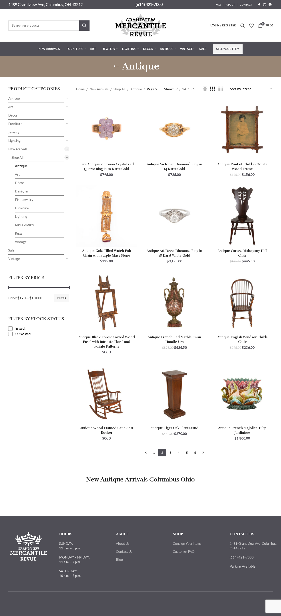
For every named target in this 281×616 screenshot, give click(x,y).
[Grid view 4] (220, 89)
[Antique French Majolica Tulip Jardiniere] (242, 393)
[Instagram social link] (264, 5)
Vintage (21, 242)
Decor (13, 115)
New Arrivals (17, 149)
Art (10, 107)
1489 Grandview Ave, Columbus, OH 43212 (45, 4)
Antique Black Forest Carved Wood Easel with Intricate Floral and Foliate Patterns (106, 342)
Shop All (18, 157)
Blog (119, 559)
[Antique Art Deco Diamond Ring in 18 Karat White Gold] (174, 216)
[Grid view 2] (205, 89)
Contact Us (124, 551)
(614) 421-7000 (149, 4)
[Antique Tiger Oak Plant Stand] (174, 393)
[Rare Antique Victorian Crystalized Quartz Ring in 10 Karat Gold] (106, 129)
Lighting (14, 141)
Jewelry (14, 132)
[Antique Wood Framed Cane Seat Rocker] (106, 393)
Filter (61, 298)
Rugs (18, 233)
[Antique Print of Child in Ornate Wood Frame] (242, 129)
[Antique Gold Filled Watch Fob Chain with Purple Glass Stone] (106, 216)
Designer (22, 191)
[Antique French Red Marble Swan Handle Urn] (174, 302)
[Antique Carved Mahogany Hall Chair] (242, 216)
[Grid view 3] (212, 89)
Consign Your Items (187, 543)
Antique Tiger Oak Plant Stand (174, 428)
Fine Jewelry (24, 200)
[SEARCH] (84, 25)
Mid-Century (24, 225)
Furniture (15, 124)
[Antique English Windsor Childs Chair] (242, 302)
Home (80, 89)
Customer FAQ (184, 551)
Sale (11, 250)
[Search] (242, 25)
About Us (123, 543)
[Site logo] (140, 25)
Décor (19, 183)
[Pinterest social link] (270, 5)
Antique (14, 98)
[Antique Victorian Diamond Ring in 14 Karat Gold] (174, 129)
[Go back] (116, 66)
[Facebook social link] (259, 5)
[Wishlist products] (251, 25)
